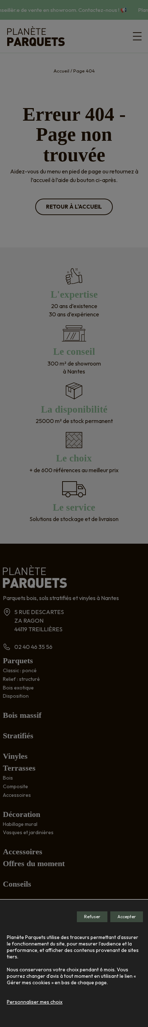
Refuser (92, 916)
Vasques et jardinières (28, 832)
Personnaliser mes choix (35, 1002)
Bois (8, 778)
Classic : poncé (20, 670)
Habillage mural (20, 824)
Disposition (16, 696)
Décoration (21, 814)
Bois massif (22, 715)
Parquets (18, 660)
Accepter (126, 916)
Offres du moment (34, 863)
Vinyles (15, 756)
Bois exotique (18, 687)
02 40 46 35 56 (33, 646)
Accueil (61, 71)
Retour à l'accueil (74, 206)
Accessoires (17, 795)
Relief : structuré (21, 679)
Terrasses (19, 767)
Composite (15, 786)
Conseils (17, 883)
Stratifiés (18, 735)
